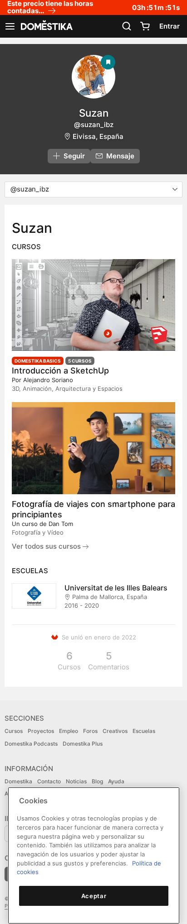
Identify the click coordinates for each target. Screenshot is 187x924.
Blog (97, 781)
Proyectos (41, 730)
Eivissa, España (98, 136)
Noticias (76, 781)
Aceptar (94, 895)
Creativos (115, 730)
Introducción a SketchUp (60, 370)
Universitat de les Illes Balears (115, 587)
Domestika (18, 781)
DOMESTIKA (46, 26)
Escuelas (144, 730)
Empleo (68, 730)
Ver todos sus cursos (47, 546)
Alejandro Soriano (48, 379)
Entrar (169, 26)
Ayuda (116, 781)
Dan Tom (61, 523)
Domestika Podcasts (31, 743)
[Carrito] (145, 26)
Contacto (49, 781)
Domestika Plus (83, 743)
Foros (90, 730)
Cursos (14, 730)
